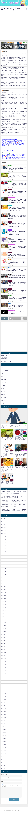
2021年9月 (3, 693)
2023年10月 (3, 619)
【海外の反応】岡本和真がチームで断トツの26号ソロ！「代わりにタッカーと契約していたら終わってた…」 (14, 61)
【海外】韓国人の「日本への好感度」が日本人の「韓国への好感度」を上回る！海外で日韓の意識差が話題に (17, 184)
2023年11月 (3, 616)
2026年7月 (3, 521)
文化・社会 (3, 382)
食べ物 (2, 403)
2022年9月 (3, 658)
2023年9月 (3, 622)
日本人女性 (3, 385)
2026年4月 (3, 530)
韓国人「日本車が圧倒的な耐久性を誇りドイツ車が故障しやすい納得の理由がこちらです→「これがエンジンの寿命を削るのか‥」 (14, 103)
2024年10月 (3, 583)
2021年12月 (3, 684)
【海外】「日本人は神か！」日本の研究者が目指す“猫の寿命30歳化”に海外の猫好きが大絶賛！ (17, 217)
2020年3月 (3, 747)
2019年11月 (3, 759)
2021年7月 (3, 699)
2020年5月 (3, 741)
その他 (2, 367)
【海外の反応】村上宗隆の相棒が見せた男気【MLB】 (12, 70)
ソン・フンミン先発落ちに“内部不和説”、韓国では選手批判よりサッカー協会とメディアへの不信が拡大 (13, 68)
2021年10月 (3, 690)
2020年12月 (3, 720)
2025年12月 (3, 542)
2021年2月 (3, 714)
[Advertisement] (14, 26)
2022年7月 (3, 664)
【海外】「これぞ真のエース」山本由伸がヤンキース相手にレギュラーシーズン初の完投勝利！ (17, 284)
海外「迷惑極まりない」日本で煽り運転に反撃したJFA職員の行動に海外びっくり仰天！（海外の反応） (13, 78)
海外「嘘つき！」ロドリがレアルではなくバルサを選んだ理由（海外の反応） (14, 55)
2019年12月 (3, 756)
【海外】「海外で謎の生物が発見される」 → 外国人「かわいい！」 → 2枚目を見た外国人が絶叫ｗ (17, 176)
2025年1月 (3, 574)
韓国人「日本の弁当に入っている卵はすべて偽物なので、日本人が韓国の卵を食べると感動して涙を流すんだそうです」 (14, 112)
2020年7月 (3, 735)
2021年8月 (3, 696)
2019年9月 (3, 765)
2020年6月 (3, 738)
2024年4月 (3, 601)
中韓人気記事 (6, 90)
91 (25, 318)
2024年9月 (3, 586)
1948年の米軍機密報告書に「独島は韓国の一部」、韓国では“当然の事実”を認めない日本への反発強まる (13, 120)
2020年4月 (3, 744)
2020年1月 (3, 753)
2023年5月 (3, 634)
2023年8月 (3, 625)
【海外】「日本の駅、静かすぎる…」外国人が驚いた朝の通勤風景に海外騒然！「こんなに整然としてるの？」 (17, 168)
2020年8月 (3, 732)
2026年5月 (3, 527)
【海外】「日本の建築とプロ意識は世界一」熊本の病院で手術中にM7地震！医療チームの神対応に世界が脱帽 (17, 233)
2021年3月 (3, 711)
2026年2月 (3, 536)
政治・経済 (3, 379)
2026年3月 (3, 533)
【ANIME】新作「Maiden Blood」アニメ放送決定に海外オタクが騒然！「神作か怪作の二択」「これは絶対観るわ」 (13, 58)
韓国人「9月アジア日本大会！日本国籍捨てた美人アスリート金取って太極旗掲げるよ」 (13, 133)
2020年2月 (3, 750)
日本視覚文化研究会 (5, 357)
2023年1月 (3, 646)
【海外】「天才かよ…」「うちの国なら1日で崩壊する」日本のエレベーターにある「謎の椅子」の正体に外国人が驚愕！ (17, 298)
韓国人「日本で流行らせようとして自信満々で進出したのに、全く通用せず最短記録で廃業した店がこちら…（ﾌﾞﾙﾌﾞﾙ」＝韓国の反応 (14, 94)
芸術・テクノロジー (5, 400)
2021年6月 (3, 702)
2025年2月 (3, 571)
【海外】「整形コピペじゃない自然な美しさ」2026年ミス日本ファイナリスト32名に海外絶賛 (17, 262)
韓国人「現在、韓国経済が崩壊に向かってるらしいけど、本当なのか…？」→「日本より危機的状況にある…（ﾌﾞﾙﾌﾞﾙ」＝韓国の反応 (14, 99)
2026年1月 (3, 539)
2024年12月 (3, 577)
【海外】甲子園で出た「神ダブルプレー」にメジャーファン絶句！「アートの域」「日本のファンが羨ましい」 (17, 225)
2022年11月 (3, 652)
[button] (2, 45)
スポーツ (3, 373)
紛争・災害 (3, 397)
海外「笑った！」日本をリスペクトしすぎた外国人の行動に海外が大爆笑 (14, 65)
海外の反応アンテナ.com (6, 361)
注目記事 (5, 51)
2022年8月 (3, 661)
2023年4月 (3, 637)
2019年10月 (3, 762)
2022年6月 (3, 667)
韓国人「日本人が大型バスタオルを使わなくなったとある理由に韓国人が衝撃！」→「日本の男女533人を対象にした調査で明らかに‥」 (14, 124)
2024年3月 (3, 604)
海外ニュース (4, 394)
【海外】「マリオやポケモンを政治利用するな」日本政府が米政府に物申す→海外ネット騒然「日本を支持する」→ (17, 209)
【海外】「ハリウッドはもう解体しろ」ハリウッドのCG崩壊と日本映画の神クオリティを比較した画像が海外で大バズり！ (17, 201)
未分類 (2, 388)
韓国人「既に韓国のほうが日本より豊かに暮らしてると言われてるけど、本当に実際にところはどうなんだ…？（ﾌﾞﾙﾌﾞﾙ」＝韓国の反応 (14, 116)
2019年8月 (3, 768)
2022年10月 (3, 655)
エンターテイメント (5, 370)
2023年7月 (3, 628)
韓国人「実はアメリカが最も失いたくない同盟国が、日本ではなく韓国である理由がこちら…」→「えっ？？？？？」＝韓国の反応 (14, 108)
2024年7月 (3, 592)
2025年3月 (3, 568)
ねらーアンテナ (4, 358)
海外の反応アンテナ (5, 355)
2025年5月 (3, 562)
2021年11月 (3, 687)
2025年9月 (3, 551)
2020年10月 (3, 726)
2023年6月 (3, 631)
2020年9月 (3, 729)
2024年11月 (3, 580)
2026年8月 (3, 518)
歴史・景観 (3, 391)
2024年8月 (3, 589)
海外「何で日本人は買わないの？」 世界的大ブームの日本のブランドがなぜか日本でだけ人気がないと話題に (13, 86)
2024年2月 (3, 607)
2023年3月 (3, 640)
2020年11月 (3, 723)
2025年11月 (3, 545)
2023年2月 (3, 643)
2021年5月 (3, 705)
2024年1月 (3, 610)
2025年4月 (3, 565)
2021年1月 (3, 717)
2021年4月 (3, 708)
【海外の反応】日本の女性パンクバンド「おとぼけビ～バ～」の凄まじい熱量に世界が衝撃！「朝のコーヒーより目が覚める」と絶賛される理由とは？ (14, 82)
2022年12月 (3, 649)
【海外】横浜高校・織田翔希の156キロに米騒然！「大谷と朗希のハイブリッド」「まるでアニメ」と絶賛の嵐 (17, 192)
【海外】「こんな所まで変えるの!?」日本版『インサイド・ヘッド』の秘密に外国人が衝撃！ (17, 248)
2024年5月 (3, 598)
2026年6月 (3, 524)
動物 (2, 376)
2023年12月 (3, 613)
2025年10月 (3, 548)
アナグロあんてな (4, 359)
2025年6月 (3, 559)
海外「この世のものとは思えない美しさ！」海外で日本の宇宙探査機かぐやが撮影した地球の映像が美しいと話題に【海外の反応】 (14, 74)
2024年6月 (3, 595)
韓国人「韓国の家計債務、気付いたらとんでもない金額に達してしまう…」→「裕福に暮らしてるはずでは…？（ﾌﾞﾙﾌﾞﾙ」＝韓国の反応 (14, 129)
